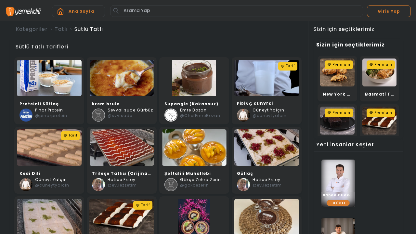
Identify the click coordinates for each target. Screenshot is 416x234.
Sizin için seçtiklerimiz (350, 45)
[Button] (116, 10)
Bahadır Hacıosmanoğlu (338, 195)
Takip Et (338, 203)
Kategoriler (32, 29)
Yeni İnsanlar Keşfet (345, 145)
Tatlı (61, 29)
